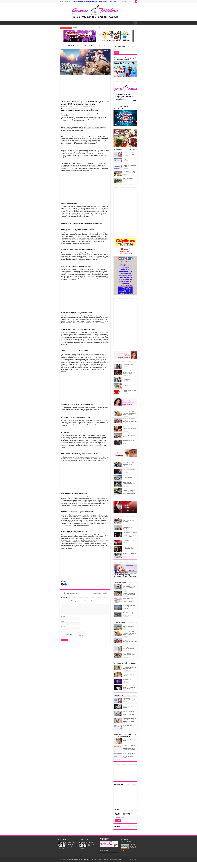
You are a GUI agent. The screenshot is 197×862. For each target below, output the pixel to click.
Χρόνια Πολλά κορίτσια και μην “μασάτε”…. (70, 845)
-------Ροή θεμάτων (75, 106)
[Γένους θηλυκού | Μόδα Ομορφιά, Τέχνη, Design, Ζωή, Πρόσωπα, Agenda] (95, 11)
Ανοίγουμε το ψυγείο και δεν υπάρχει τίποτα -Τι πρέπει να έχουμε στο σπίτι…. (129, 720)
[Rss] (122, 1)
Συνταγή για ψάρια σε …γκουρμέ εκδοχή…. (99, 593)
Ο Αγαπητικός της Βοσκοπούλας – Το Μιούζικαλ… (127, 527)
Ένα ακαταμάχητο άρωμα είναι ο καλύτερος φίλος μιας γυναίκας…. (129, 428)
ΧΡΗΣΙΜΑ (119, 23)
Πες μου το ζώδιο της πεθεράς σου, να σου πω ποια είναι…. (129, 674)
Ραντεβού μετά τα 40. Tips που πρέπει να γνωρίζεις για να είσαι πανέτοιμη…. (129, 413)
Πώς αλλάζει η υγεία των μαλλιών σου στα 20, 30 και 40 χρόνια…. (129, 706)
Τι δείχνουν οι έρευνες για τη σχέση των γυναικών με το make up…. (129, 435)
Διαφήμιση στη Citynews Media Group (85, 1)
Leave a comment (87, 106)
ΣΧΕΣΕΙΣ (67, 23)
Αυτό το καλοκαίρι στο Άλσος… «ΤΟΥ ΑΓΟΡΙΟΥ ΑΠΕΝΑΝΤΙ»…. (129, 520)
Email (63, 621)
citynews (63, 106)
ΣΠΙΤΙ (104, 23)
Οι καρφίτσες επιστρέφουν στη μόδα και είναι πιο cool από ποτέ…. (129, 442)
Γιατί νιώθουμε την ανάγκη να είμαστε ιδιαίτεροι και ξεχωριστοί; (129, 607)
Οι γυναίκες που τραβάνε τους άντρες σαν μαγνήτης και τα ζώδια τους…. (129, 687)
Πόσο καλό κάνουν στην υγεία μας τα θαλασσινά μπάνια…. (128, 626)
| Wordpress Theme (84, 859)
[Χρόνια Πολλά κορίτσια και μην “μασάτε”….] (62, 844)
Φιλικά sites (102, 1)
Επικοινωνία (112, 1)
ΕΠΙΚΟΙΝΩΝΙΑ (126, 23)
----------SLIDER (68, 45)
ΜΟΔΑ (71, 23)
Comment (64, 603)
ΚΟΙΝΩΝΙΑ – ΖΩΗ (111, 23)
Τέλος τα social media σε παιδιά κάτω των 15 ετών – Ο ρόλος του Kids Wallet (129, 586)
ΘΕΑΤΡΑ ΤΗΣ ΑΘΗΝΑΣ (128, 540)
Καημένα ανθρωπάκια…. (129, 364)
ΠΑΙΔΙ (99, 23)
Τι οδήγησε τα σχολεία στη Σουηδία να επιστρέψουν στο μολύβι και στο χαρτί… (129, 593)
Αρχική (61, 45)
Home (62, 22)
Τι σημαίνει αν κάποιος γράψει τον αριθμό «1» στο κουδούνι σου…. (129, 614)
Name (63, 616)
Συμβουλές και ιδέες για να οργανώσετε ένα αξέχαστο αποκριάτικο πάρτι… (129, 372)
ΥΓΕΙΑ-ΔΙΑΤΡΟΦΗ (92, 23)
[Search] (136, 1)
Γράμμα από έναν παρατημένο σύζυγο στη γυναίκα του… (129, 484)
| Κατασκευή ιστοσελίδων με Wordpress (111, 859)
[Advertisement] (85, 87)
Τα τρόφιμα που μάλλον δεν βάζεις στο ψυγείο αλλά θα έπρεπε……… (129, 173)
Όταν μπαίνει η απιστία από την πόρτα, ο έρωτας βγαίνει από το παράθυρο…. (129, 667)
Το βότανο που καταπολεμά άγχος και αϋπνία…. (83, 27)
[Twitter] (127, 1)
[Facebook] (125, 1)
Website (63, 626)
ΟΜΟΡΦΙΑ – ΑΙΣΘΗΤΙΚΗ (80, 23)
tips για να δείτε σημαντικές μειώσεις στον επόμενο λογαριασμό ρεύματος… (129, 600)
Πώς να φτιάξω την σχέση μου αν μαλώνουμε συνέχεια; (70, 593)
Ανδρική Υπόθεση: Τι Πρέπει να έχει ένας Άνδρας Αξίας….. (129, 464)
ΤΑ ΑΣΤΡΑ (80, 106)
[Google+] (124, 1)
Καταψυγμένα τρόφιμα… (129, 159)
